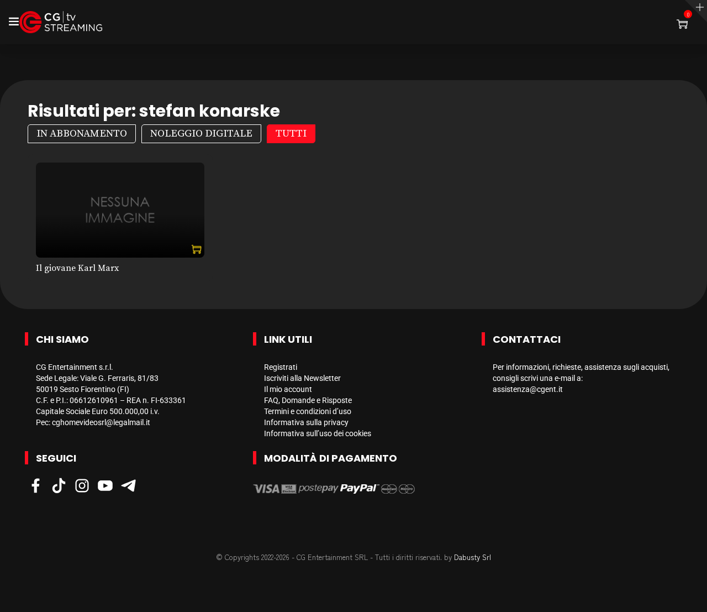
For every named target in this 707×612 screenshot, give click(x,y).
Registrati (280, 367)
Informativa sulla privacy (306, 422)
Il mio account (288, 389)
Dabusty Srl (472, 557)
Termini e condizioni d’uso (307, 411)
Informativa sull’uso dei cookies (317, 433)
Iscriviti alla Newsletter (302, 378)
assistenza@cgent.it (528, 389)
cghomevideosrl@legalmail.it (101, 422)
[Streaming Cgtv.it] (60, 22)
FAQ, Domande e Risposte (308, 400)
